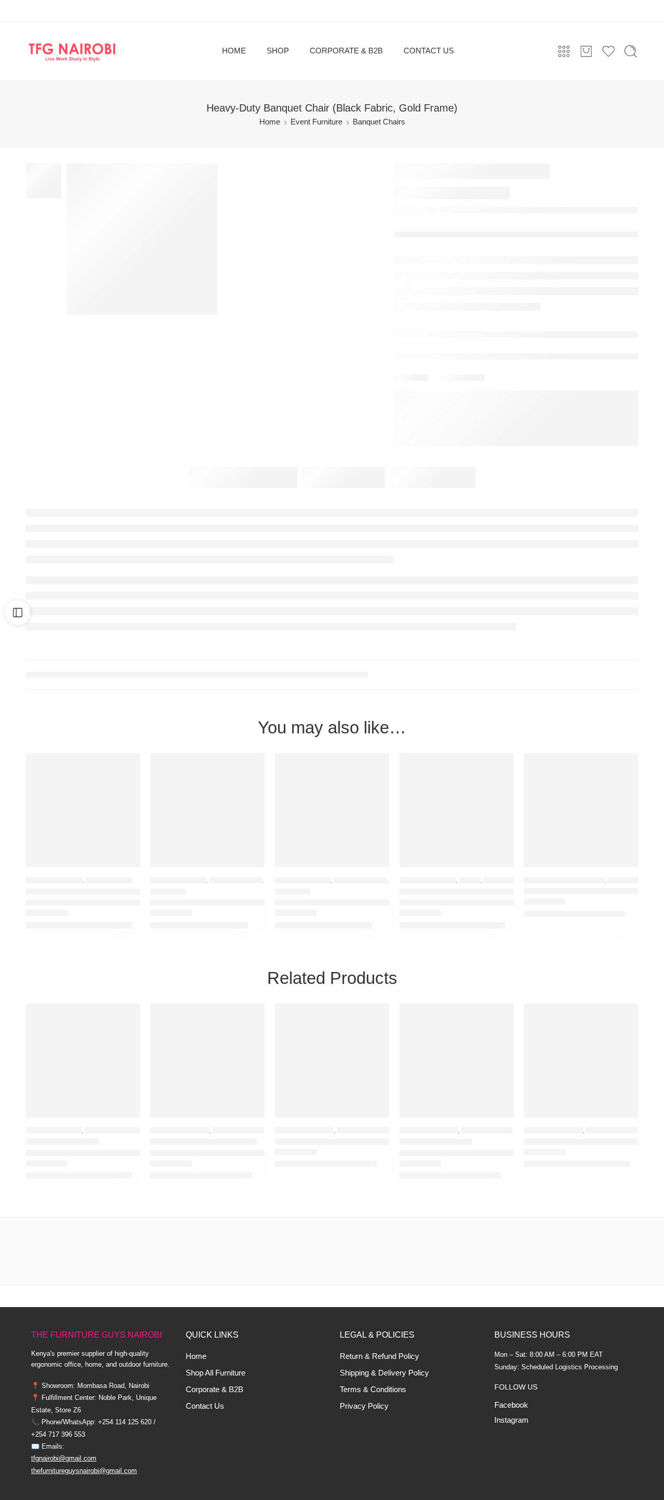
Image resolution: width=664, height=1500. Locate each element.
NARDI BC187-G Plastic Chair (456, 1153)
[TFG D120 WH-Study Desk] (456, 810)
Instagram (511, 1420)
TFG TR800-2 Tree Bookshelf (83, 903)
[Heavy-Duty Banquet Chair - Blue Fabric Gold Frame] (332, 810)
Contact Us (205, 1406)
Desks (469, 880)
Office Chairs (631, 880)
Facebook (511, 1405)
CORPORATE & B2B (346, 51)
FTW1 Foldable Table (564, 1142)
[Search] (631, 51)
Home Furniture (54, 880)
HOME (234, 51)
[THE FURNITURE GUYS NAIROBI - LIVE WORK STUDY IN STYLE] (72, 51)
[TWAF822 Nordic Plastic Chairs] (207, 1061)
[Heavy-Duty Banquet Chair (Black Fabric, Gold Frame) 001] (141, 238)
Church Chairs (235, 880)
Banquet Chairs (379, 122)
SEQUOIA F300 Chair (68, 1153)
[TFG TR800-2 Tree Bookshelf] (83, 810)
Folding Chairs (363, 1130)
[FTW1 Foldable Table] (581, 1061)
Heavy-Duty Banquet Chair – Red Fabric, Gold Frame (207, 903)
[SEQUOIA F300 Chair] (83, 1061)
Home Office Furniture (564, 880)
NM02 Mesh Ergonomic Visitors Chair (581, 891)
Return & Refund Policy (379, 1356)
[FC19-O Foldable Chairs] (332, 1061)
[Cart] (586, 51)
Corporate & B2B (214, 1389)
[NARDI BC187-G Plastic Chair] (456, 1061)
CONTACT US (429, 51)
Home (269, 122)
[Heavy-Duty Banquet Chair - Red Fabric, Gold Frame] (207, 810)
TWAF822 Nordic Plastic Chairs (207, 1153)
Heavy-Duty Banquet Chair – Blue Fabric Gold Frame (332, 903)
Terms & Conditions (373, 1389)
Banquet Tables (613, 1130)
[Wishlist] (125, 767)
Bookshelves (109, 880)
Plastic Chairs (238, 1130)
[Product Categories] (564, 51)
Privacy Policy (364, 1406)
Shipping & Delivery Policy (384, 1373)
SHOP (278, 51)
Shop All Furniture (215, 1373)
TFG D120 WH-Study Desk (452, 903)
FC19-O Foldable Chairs (322, 1142)
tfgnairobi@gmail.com (63, 1458)
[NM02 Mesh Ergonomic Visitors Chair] (581, 810)
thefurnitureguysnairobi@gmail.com (84, 1471)
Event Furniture (316, 122)
